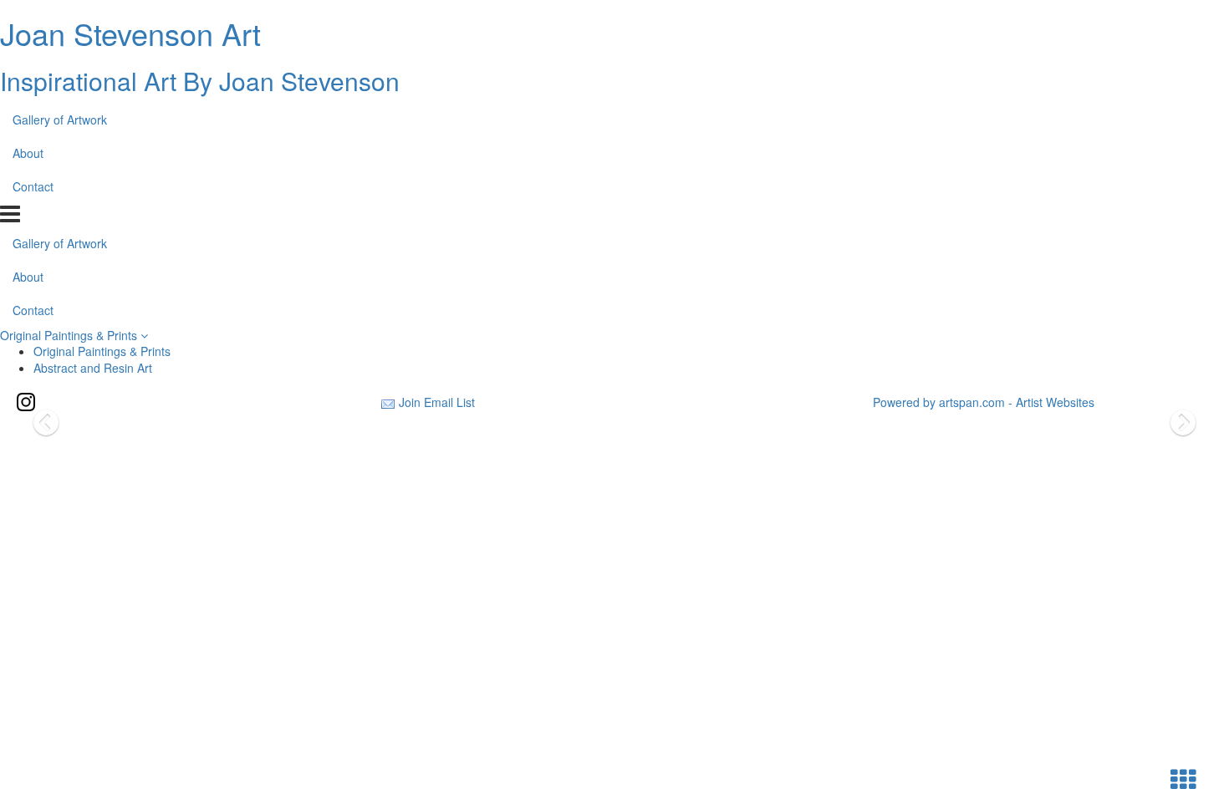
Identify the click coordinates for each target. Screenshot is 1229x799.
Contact (33, 186)
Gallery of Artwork (60, 119)
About (28, 153)
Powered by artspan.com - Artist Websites (983, 402)
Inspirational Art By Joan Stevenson (200, 81)
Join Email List (437, 402)
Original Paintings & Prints (70, 335)
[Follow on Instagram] (26, 402)
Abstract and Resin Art (92, 367)
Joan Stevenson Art (130, 33)
